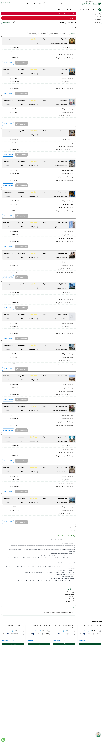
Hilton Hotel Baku (62, 503)
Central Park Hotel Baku (60, 196)
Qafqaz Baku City (62, 288)
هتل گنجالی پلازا (62, 223)
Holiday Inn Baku (62, 441)
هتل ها (99, 17)
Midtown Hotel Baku (61, 350)
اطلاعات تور (98, 19)
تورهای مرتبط (97, 22)
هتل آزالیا (64, 70)
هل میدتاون (63, 345)
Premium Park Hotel (61, 258)
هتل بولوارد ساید (62, 161)
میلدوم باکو (63, 100)
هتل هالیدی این (62, 437)
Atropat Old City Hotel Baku (59, 43)
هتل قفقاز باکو (63, 284)
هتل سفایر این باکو (61, 406)
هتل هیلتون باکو (62, 498)
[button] (90, 644)
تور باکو (77, 10)
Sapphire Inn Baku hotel (60, 411)
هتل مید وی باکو (62, 376)
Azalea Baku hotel (62, 74)
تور (93, 10)
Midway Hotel (63, 380)
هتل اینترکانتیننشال (61, 468)
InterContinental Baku (61, 472)
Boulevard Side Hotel (61, 166)
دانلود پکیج (6, 22)
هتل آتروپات (63, 39)
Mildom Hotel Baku (61, 105)
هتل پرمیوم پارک (62, 253)
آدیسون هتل (63, 131)
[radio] (67, 32)
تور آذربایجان (85, 10)
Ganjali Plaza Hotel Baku (60, 227)
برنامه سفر (98, 14)
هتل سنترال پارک (62, 192)
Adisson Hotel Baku (61, 135)
